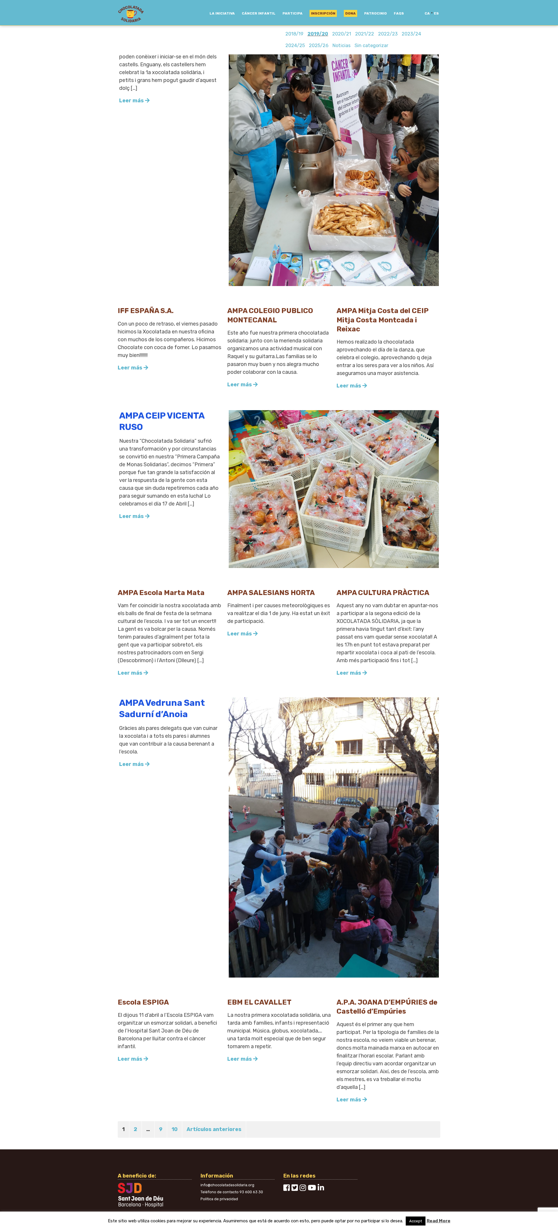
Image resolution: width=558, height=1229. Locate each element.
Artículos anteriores (214, 1129)
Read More (438, 1220)
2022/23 (388, 34)
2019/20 (317, 34)
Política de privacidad (219, 1199)
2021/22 (364, 34)
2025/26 (318, 45)
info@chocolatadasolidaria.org (227, 1185)
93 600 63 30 (251, 1192)
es (436, 13)
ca (427, 13)
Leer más (132, 100)
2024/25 (295, 45)
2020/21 (341, 34)
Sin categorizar (371, 45)
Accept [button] (415, 1221)
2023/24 (411, 34)
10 (174, 1129)
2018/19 (294, 34)
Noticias (341, 45)
